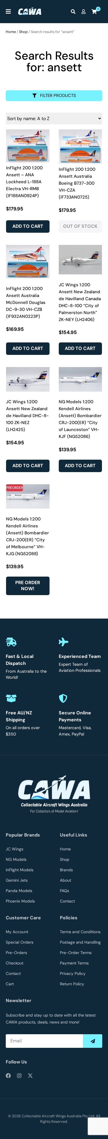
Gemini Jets (17, 880)
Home (11, 31)
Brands (66, 869)
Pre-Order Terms (76, 952)
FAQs (64, 890)
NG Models (16, 859)
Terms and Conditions (80, 931)
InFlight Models (19, 869)
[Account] (85, 11)
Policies (68, 918)
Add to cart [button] (27, 226)
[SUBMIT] (92, 1041)
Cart (10, 983)
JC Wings (14, 849)
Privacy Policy (73, 973)
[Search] (74, 11)
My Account (17, 931)
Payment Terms (74, 963)
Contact (67, 901)
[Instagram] (19, 1075)
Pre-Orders (16, 952)
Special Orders (19, 942)
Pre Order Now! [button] (27, 585)
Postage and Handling (80, 942)
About (65, 880)
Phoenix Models (20, 901)
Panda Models (19, 890)
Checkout (14, 963)
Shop (23, 31)
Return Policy (72, 983)
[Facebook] (8, 1075)
